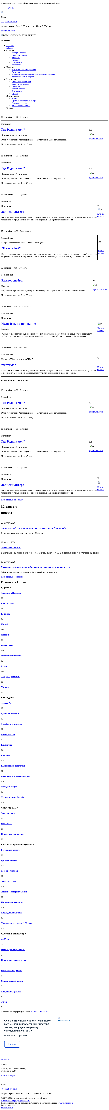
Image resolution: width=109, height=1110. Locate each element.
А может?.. (6, 703)
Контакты (16, 65)
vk (2, 1059)
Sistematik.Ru (7, 1108)
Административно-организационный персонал (33, 74)
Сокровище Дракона (11, 991)
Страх (4, 666)
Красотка (5, 755)
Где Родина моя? (13, 129)
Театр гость (17, 91)
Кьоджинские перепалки (13, 766)
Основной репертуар (21, 81)
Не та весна (6, 823)
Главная (10, 45)
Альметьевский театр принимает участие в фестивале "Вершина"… (34, 528)
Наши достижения (20, 55)
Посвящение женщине (12, 902)
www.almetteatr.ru (65, 1103)
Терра (4, 1002)
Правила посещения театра (24, 101)
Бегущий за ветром (10, 850)
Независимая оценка (21, 105)
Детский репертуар (20, 84)
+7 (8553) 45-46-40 (39, 1012)
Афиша (9, 48)
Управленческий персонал (24, 69)
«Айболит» (6, 939)
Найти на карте (8, 1075)
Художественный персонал (24, 77)
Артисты (16, 72)
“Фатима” (8, 365)
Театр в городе (18, 89)
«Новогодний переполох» (13, 949)
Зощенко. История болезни (14, 892)
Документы (17, 62)
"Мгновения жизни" (11, 547)
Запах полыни (8, 813)
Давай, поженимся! (10, 713)
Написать (12, 1044)
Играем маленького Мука (13, 960)
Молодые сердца (9, 787)
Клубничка (6, 745)
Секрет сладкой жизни (12, 981)
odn (5, 1059)
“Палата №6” (11, 248)
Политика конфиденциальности (15, 1100)
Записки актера (12, 211)
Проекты (16, 86)
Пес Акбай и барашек (11, 970)
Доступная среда (19, 103)
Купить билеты (8, 31)
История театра (19, 53)
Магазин (5, 635)
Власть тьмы (7, 603)
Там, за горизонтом (10, 676)
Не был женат (7, 645)
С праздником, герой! (11, 913)
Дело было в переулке (11, 724)
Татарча (10, 8)
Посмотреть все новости (12, 577)
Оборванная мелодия (11, 656)
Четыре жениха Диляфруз (13, 797)
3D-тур (15, 98)
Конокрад (5, 614)
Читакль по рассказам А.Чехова (16, 923)
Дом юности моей (9, 871)
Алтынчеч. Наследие (11, 593)
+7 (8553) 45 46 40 (9, 22)
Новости (16, 57)
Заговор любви (12, 280)
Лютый (4, 624)
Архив (15, 93)
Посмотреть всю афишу (12, 500)
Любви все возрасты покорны (15, 776)
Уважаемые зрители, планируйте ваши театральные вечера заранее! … (35, 567)
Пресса (15, 60)
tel (8, 1059)
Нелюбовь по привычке (18, 323)
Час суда (5, 687)
